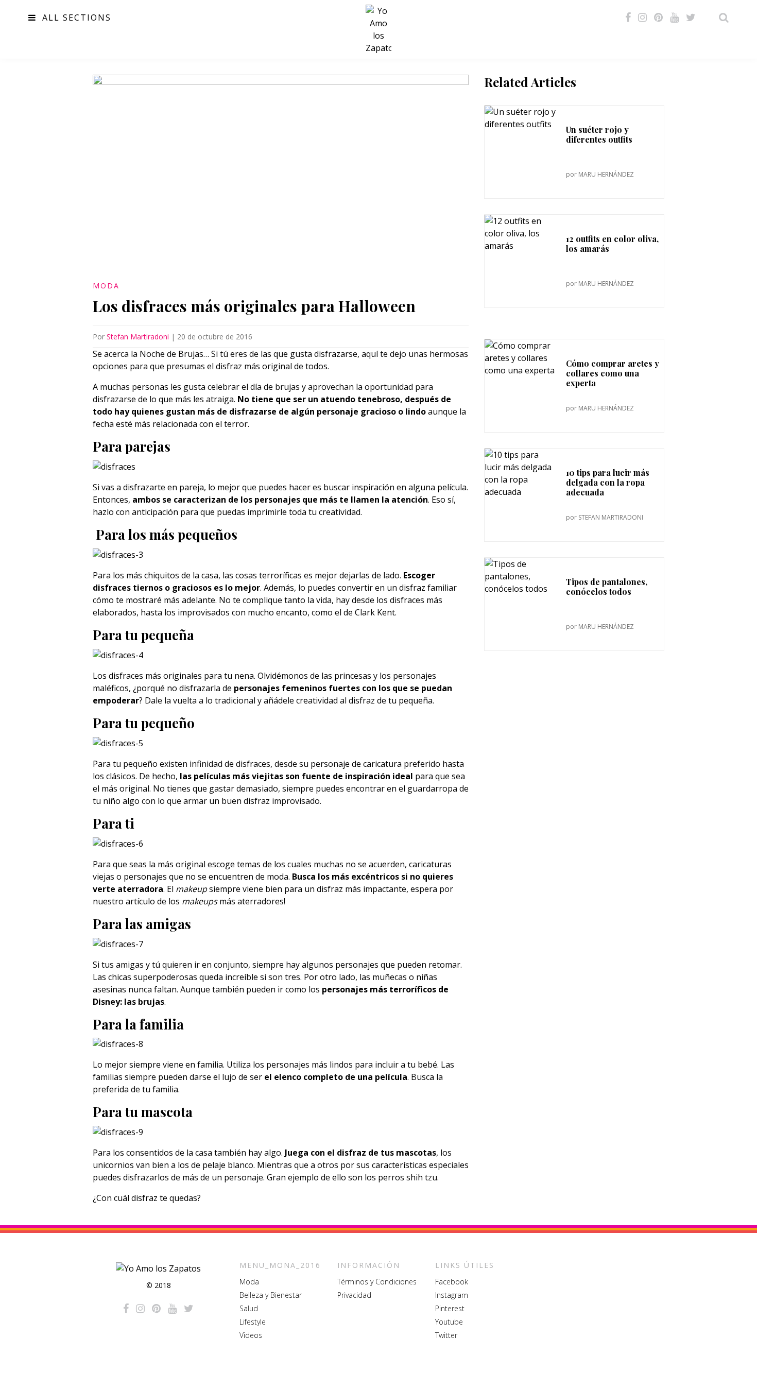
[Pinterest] (658, 17)
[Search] (721, 17)
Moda (106, 285)
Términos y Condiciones (377, 1281)
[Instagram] (642, 17)
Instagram (451, 1295)
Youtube (449, 1322)
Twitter (446, 1335)
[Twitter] (691, 17)
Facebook (451, 1281)
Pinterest (449, 1308)
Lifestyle (252, 1322)
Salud (248, 1308)
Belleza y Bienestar (270, 1295)
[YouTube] (674, 17)
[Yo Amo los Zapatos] (378, 29)
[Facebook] (628, 17)
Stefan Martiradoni (138, 336)
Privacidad (354, 1295)
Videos (250, 1335)
